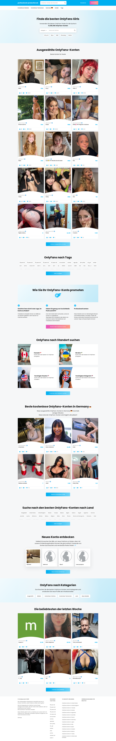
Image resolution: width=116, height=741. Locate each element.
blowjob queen (70, 269)
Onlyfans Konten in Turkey (68, 733)
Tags (62, 8)
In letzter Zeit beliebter (58, 689)
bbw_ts (89, 265)
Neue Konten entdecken (58, 572)
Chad (50, 519)
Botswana (89, 516)
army (44, 265)
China (59, 519)
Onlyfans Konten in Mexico (68, 731)
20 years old (38, 262)
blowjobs (79, 269)
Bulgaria (21, 519)
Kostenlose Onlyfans (23, 8)
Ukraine (49, 513)
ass (58, 265)
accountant (62, 262)
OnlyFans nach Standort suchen (58, 393)
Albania (62, 513)
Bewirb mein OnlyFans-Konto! (58, 326)
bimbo (52, 269)
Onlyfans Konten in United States (70, 703)
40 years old (54, 262)
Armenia (93, 513)
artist (49, 265)
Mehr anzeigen (58, 273)
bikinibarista (45, 269)
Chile (55, 519)
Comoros (73, 519)
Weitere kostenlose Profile (58, 494)
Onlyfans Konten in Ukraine (68, 710)
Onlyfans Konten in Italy (67, 724)
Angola (79, 513)
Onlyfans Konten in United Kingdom (70, 705)
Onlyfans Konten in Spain (68, 726)
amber (94, 262)
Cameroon (43, 519)
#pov (52, 35)
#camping (63, 35)
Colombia (66, 519)
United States (32, 513)
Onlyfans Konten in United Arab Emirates (69, 736)
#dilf (57, 35)
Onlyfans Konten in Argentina (69, 712)
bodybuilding (86, 269)
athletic (63, 265)
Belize (58, 516)
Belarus (46, 516)
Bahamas (34, 516)
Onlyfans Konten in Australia (68, 715)
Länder (57, 8)
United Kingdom (42, 513)
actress (69, 262)
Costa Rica (85, 519)
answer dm (32, 265)
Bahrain (41, 516)
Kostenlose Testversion (37, 8)
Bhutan (69, 516)
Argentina (86, 513)
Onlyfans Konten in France (68, 717)
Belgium (53, 516)
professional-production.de (28, 3)
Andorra (73, 513)
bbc (80, 265)
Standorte (83, 3)
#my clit (46, 35)
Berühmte (94, 3)
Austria (28, 516)
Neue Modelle (85, 596)
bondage (94, 269)
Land (76, 596)
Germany (48, 8)
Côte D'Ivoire (94, 519)
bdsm (95, 265)
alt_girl (89, 262)
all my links (82, 262)
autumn (70, 265)
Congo (79, 519)
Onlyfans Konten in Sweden (68, 729)
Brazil (95, 516)
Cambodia (28, 519)
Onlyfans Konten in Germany (69, 719)
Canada (56, 513)
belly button (27, 269)
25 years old (46, 262)
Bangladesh (24, 513)
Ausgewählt (30, 596)
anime (25, 265)
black (63, 269)
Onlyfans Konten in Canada (68, 708)
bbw (85, 265)
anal (20, 265)
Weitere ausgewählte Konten (58, 244)
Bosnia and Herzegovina (78, 516)
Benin (63, 516)
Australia (22, 516)
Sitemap (20, 717)
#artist (70, 35)
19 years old (29, 262)
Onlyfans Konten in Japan (68, 722)
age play (76, 262)
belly (21, 269)
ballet (75, 265)
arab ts (38, 265)
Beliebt (39, 596)
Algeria (67, 513)
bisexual (58, 269)
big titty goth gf (36, 269)
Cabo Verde (36, 519)
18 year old (22, 262)
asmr (54, 265)
